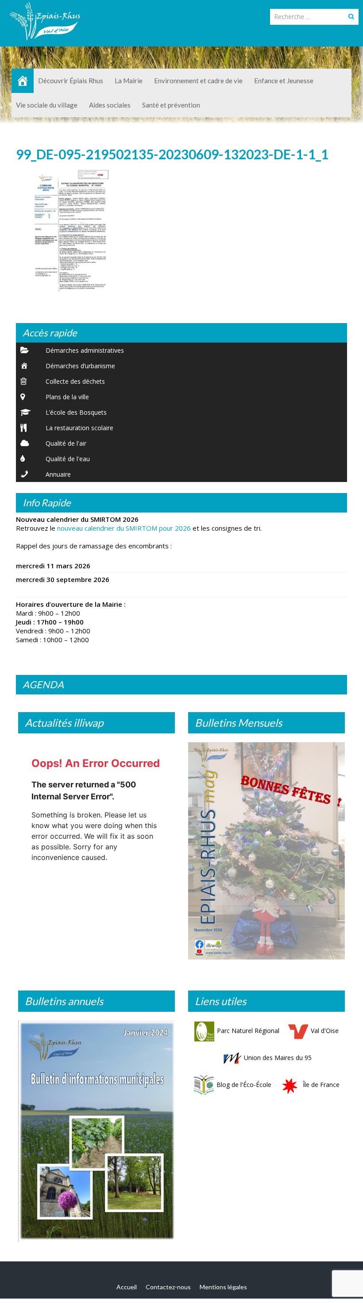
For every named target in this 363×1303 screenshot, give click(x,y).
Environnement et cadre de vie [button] (198, 81)
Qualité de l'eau (68, 459)
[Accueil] (23, 81)
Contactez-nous (168, 1287)
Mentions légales (223, 1287)
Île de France (321, 1084)
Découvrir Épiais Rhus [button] (70, 81)
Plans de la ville (67, 397)
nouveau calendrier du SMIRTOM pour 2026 (124, 528)
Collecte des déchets (75, 381)
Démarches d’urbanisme (80, 366)
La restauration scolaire (79, 428)
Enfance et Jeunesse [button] (283, 81)
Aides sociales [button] (110, 105)
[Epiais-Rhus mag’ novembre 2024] (266, 851)
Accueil (126, 1287)
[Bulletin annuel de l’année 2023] (96, 1131)
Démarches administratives (85, 350)
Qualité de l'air (66, 443)
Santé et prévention (171, 105)
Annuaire (58, 474)
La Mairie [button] (129, 81)
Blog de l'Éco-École (243, 1084)
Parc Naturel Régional (248, 1030)
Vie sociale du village (46, 105)
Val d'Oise (325, 1030)
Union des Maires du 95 (278, 1057)
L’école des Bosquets (76, 412)
